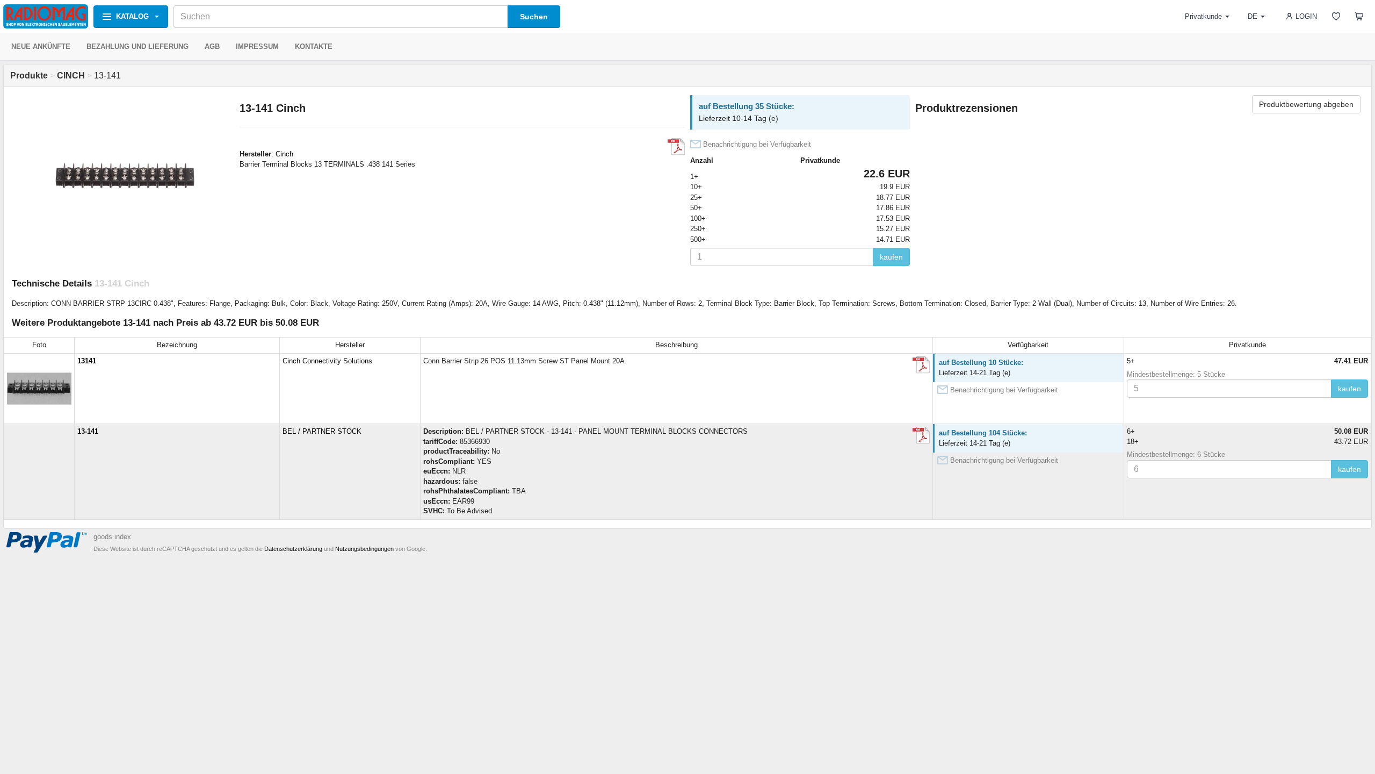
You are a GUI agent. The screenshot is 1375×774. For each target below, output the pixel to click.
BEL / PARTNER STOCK (322, 431)
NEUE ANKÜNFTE (40, 46)
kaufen (891, 257)
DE (1252, 16)
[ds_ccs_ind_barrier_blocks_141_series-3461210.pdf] (676, 146)
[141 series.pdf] (921, 365)
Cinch (284, 154)
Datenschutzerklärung (293, 549)
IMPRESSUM (257, 46)
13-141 (87, 431)
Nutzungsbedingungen (364, 549)
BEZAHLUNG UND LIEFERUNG (137, 46)
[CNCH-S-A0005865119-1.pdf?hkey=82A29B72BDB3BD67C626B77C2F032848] (921, 435)
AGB (212, 46)
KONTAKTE (313, 46)
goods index (112, 537)
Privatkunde (1203, 16)
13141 (86, 361)
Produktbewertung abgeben (1306, 104)
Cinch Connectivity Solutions (327, 361)
